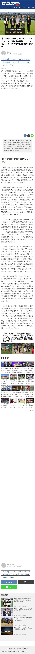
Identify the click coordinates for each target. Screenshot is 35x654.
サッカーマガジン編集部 (14, 54)
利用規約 (25, 648)
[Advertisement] (17, 112)
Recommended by (26, 410)
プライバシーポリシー (14, 648)
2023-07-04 (10, 52)
